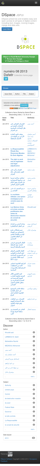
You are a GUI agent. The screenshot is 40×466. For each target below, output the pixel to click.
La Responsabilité (11, 420)
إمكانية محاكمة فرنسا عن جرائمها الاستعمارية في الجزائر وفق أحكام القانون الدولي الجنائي (18, 181)
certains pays (9, 390)
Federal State (9, 407)
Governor (8, 412)
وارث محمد (30, 170)
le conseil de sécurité (12, 425)
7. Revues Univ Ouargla (13, 59)
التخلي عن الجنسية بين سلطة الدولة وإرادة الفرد (18, 311)
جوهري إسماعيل (30, 195)
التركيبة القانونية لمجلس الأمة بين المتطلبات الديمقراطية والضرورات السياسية (18, 266)
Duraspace (33, 459)
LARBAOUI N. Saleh (12, 337)
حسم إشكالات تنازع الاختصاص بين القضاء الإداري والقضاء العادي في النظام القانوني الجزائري (17, 234)
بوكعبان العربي (32, 190)
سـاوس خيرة (32, 188)
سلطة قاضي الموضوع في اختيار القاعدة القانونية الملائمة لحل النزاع (17, 291)
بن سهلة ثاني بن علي (11, 368)
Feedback (4, 461)
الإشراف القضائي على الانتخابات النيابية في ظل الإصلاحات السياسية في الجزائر (18, 127)
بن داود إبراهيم (32, 299)
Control (7, 394)
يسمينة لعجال (31, 309)
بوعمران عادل (31, 230)
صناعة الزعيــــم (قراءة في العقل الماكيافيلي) (18, 225)
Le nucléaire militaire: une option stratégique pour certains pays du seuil (18, 198)
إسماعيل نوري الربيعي (31, 225)
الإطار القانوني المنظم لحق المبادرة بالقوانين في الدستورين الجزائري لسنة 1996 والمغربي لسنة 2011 (18, 255)
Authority (8, 385)
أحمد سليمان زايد (31, 135)
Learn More (7, 29)
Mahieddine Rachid (31, 160)
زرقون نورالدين (32, 288)
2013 (6, 438)
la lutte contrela (10, 416)
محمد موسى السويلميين (30, 142)
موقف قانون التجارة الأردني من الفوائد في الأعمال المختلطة (17, 136)
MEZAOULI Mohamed (31, 154)
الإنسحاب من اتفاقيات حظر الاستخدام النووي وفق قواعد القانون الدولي (17, 302)
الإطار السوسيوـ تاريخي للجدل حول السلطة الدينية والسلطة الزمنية (18, 244)
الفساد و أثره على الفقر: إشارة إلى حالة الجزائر (17, 172)
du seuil (7, 403)
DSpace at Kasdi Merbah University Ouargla (19, 57)
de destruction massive (13, 398)
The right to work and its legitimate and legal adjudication (17, 162)
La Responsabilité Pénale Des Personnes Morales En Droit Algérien (18, 152)
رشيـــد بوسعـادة (30, 243)
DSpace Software (6, 459)
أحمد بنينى (30, 124)
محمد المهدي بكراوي (31, 275)
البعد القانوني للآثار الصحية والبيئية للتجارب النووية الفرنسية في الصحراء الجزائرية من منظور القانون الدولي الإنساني (18, 279)
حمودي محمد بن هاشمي (30, 255)
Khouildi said (31, 207)
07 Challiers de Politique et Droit (17, 61)
